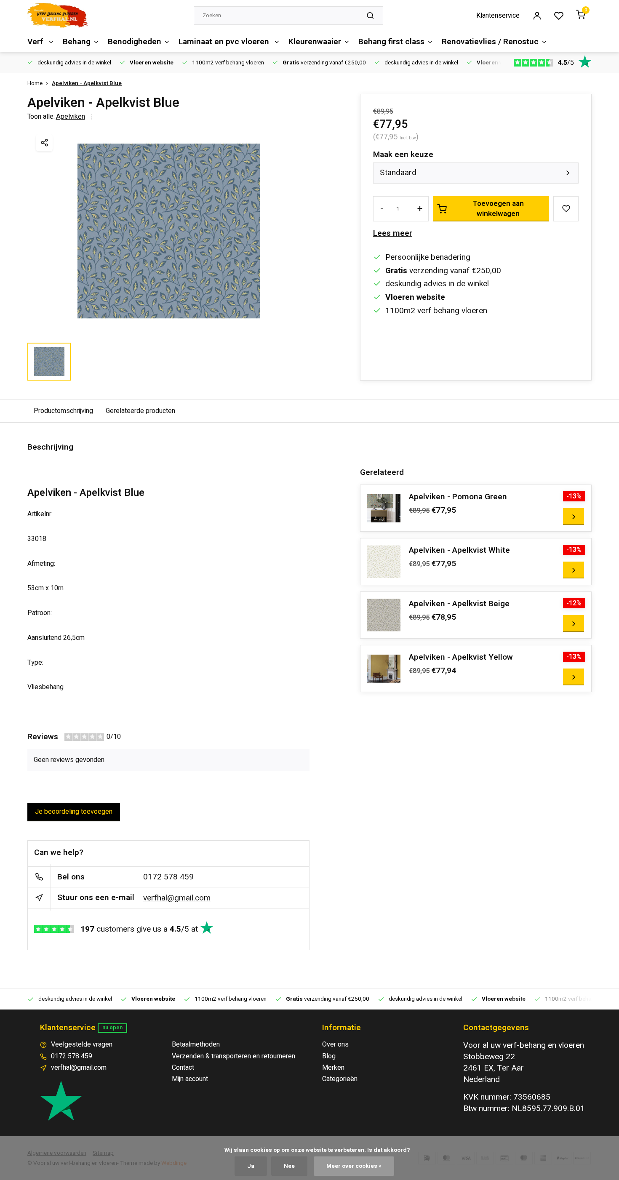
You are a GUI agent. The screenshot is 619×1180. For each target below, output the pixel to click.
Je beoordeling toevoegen (73, 812)
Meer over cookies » (354, 1166)
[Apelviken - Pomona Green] (383, 508)
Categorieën (340, 1079)
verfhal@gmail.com (177, 898)
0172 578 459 (168, 877)
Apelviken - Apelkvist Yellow (461, 657)
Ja (250, 1166)
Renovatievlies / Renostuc (490, 42)
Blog (329, 1056)
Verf (36, 42)
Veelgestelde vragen (81, 1044)
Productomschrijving (63, 411)
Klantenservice (498, 16)
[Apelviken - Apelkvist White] (383, 561)
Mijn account (190, 1079)
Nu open (112, 1027)
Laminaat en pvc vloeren (225, 42)
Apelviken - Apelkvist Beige (459, 604)
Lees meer (392, 233)
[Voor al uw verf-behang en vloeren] (57, 15)
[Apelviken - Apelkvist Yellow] (383, 668)
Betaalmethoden (196, 1044)
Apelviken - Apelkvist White (459, 550)
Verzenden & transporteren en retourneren (233, 1056)
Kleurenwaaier (314, 42)
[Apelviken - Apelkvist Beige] (383, 615)
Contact (183, 1067)
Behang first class (391, 42)
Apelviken (70, 117)
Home (35, 84)
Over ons (335, 1044)
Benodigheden (134, 42)
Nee (289, 1166)
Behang (77, 42)
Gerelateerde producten (140, 411)
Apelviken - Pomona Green (458, 497)
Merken (333, 1067)
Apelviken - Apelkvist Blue (87, 84)
